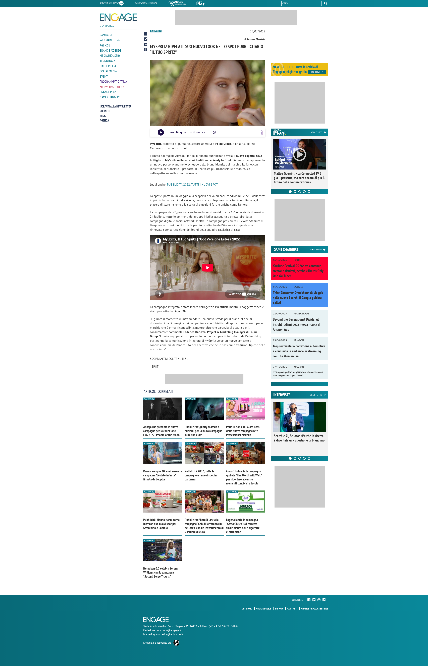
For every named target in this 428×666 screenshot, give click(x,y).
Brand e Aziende (110, 50)
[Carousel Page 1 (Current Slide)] (290, 191)
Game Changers (110, 97)
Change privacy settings (314, 608)
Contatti (292, 608)
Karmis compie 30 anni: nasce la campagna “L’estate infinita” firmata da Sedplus (162, 475)
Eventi (104, 76)
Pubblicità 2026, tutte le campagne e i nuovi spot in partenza (201, 475)
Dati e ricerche (110, 66)
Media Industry (110, 55)
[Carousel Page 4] (304, 191)
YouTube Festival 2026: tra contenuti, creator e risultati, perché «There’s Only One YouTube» (298, 270)
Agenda (104, 120)
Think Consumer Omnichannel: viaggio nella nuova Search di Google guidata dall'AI (298, 297)
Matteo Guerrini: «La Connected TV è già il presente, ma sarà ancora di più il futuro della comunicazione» (299, 177)
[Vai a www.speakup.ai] (262, 132)
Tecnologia (107, 61)
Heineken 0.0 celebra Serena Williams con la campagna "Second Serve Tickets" (160, 572)
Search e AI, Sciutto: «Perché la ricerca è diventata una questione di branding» (299, 437)
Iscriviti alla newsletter (115, 106)
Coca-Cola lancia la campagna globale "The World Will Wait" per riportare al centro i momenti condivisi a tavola (243, 477)
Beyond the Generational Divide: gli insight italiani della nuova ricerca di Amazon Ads (296, 324)
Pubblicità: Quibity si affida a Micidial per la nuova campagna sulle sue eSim (203, 431)
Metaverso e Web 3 (112, 87)
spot (155, 366)
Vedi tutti (316, 132)
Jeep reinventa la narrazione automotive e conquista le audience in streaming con (299, 351)
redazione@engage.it (168, 630)
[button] (325, 3)
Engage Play (108, 92)
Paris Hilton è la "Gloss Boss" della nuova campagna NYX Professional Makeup (243, 431)
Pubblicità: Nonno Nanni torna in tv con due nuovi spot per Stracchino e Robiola (161, 524)
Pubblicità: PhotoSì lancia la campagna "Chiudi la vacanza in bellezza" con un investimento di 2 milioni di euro (204, 526)
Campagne (106, 35)
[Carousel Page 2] (295, 191)
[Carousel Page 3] (299, 191)
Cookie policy (263, 608)
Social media (108, 71)
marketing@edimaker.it (169, 634)
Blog (103, 116)
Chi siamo (247, 608)
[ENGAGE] (118, 17)
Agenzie (105, 45)
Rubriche (105, 111)
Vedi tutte (316, 394)
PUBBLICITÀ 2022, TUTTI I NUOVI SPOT (192, 184)
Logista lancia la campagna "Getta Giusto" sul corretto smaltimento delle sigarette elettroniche (243, 526)
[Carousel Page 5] (309, 191)
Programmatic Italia (113, 81)
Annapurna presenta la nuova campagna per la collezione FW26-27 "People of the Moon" (162, 431)
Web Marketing (110, 40)
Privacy (279, 608)
